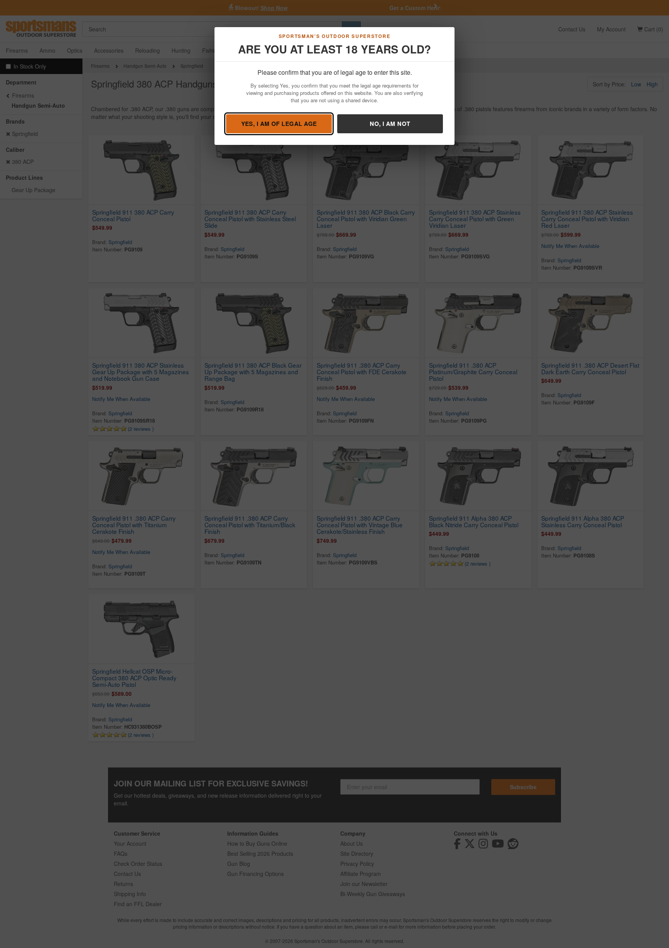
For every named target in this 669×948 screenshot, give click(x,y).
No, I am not (390, 123)
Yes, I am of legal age (279, 123)
